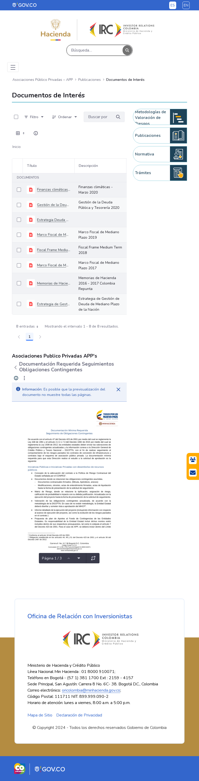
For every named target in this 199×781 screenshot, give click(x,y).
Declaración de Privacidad (79, 715)
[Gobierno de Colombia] (24, 5)
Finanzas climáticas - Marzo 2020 (53, 189)
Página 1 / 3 (52, 558)
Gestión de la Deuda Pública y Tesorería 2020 (53, 204)
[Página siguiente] (79, 558)
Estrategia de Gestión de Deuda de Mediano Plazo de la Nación (53, 304)
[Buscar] (127, 50)
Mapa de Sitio (39, 715)
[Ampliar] (93, 558)
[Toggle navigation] (13, 67)
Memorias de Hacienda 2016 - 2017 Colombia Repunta (53, 283)
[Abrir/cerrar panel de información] (36, 133)
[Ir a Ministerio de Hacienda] (55, 29)
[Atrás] (15, 367)
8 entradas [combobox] (25, 326)
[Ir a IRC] (121, 29)
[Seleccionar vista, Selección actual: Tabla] (20, 133)
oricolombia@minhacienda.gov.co (91, 690)
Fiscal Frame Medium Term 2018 (53, 249)
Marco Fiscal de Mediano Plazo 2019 (53, 234)
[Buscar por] (118, 117)
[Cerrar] (118, 389)
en (186, 5)
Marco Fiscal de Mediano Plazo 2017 (53, 265)
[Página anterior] (68, 558)
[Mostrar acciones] (24, 378)
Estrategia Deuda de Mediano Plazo (53, 219)
